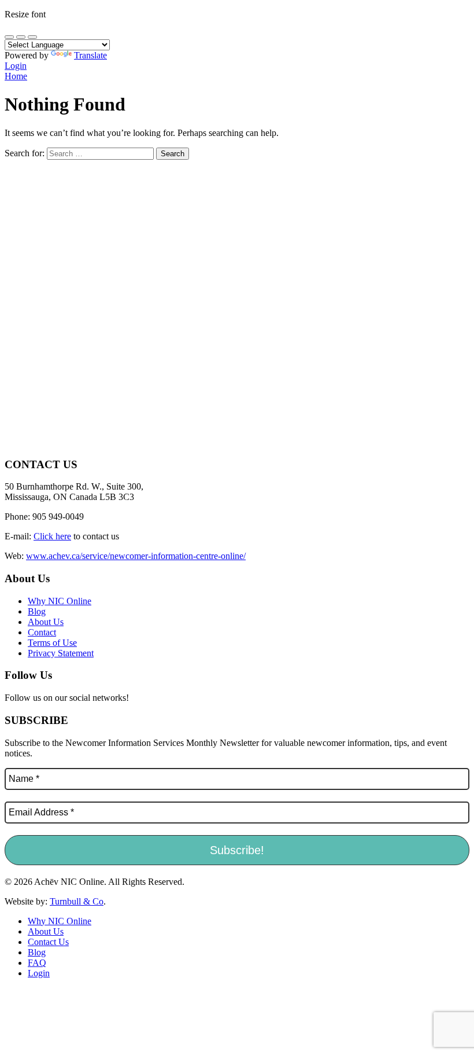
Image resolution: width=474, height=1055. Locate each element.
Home (16, 76)
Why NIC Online (59, 601)
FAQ (37, 963)
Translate (90, 55)
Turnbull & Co (76, 901)
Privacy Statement (61, 653)
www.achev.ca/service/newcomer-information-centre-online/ (136, 556)
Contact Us (48, 942)
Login (16, 66)
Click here (52, 536)
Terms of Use (52, 643)
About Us (46, 622)
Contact (42, 632)
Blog (37, 611)
